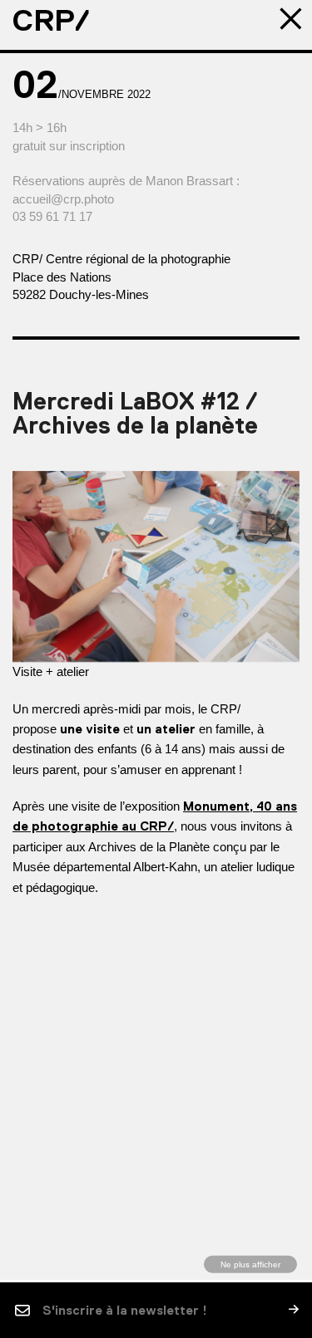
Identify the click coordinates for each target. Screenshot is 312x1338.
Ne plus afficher (250, 1263)
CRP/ (51, 20)
